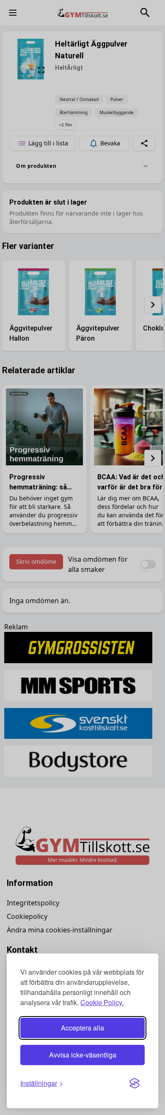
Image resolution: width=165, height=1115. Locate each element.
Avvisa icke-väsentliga (82, 1055)
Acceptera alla (82, 1028)
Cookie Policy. (102, 1002)
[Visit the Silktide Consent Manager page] (134, 1083)
